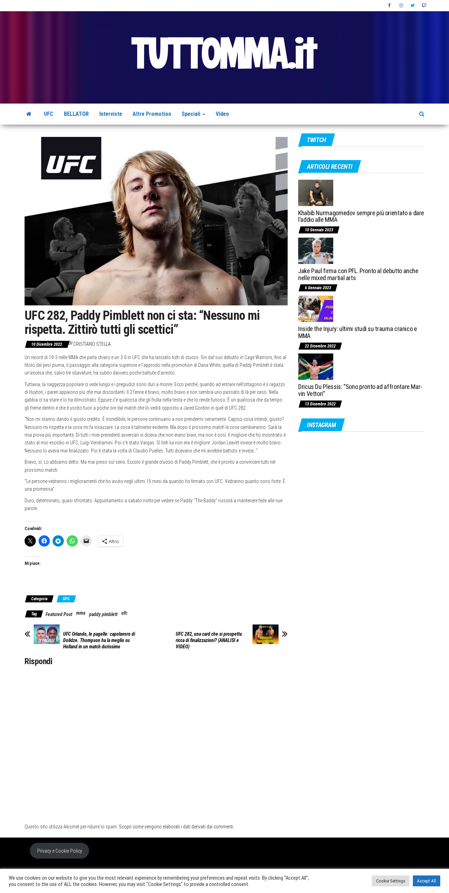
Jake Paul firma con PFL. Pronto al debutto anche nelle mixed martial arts (358, 274)
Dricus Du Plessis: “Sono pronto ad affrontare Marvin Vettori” (360, 390)
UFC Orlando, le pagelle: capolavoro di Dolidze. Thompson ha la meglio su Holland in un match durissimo (99, 640)
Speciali (192, 114)
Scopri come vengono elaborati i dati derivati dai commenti (176, 826)
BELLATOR (76, 114)
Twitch (424, 5)
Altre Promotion (152, 114)
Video (222, 114)
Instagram (401, 5)
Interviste (110, 114)
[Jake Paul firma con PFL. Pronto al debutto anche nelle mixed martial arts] (315, 250)
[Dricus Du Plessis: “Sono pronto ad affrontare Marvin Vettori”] (315, 366)
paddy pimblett (103, 614)
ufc (124, 613)
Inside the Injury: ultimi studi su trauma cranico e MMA (357, 332)
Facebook (390, 5)
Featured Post (59, 614)
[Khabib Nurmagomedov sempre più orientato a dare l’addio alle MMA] (315, 192)
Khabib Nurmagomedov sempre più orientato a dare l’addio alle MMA (361, 216)
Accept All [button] (426, 881)
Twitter (412, 5)
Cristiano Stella (92, 344)
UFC (48, 114)
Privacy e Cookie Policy (59, 851)
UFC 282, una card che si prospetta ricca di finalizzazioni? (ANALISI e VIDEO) (209, 640)
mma (80, 613)
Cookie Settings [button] (390, 881)
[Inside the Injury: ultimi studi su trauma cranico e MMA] (315, 308)
